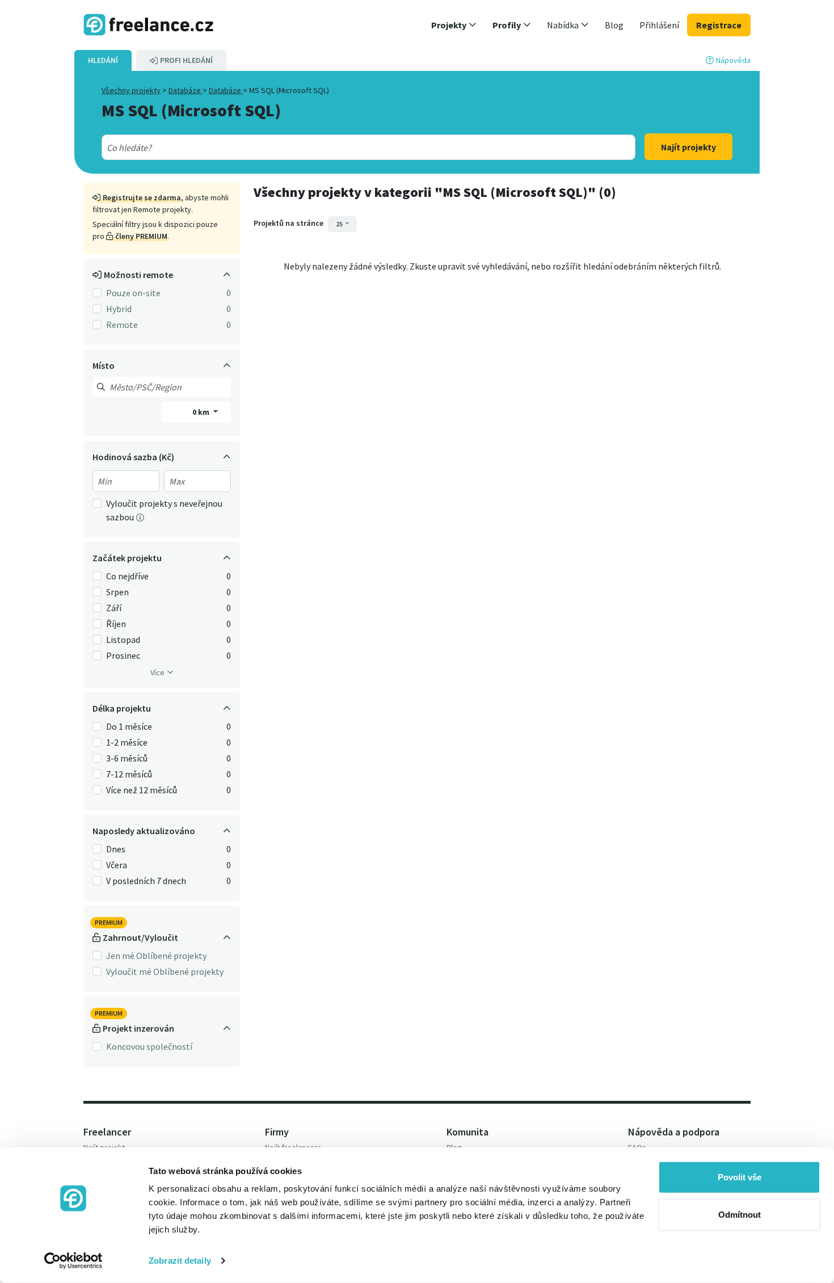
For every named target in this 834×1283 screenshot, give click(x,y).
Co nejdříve (127, 576)
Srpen (117, 592)
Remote (122, 324)
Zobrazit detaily (180, 1260)
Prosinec (123, 655)
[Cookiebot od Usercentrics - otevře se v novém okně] (73, 1260)
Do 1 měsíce (129, 726)
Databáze (186, 90)
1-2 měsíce (127, 742)
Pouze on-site (133, 292)
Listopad (123, 639)
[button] (454, 25)
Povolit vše (739, 1177)
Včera (116, 864)
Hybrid (119, 308)
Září (113, 607)
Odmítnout (739, 1214)
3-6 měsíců (127, 758)
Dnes (115, 849)
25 (340, 224)
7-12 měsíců (129, 774)
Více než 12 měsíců (141, 790)
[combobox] (342, 147)
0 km (201, 412)
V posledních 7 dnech (146, 880)
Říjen (116, 623)
